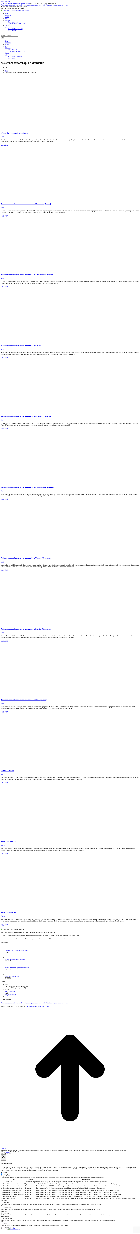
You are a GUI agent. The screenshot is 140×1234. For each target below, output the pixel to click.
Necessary (6, 1174)
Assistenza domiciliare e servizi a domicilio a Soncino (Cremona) (26, 629)
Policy (8, 1152)
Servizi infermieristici (9, 912)
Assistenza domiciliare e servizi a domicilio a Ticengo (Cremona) (25, 558)
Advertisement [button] (5, 1216)
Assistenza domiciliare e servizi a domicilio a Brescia (21, 346)
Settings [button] (3, 1152)
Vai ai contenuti (5, 1)
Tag (47, 1006)
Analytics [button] (3, 1211)
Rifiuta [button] (12, 1152)
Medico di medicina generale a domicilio (17, 967)
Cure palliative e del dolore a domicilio (16, 950)
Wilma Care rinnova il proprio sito (14, 133)
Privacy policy (31, 1006)
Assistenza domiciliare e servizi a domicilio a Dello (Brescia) (24, 700)
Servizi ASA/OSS (7, 771)
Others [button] (3, 1222)
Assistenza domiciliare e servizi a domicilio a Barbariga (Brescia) (26, 416)
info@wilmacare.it (24, 3)
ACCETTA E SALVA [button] (7, 1227)
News (2, 136)
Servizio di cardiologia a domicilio (15, 959)
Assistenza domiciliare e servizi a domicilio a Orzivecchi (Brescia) (26, 204)
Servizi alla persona (8, 841)
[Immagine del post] (7, 949)
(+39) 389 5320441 (6, 3)
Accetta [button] (17, 1152)
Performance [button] (4, 1206)
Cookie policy (41, 1006)
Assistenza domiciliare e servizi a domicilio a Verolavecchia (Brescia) (27, 275)
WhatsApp (15, 3)
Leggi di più (4, 145)
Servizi (3, 774)
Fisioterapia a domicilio (12, 976)
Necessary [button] (4, 1172)
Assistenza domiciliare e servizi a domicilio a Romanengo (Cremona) (27, 487)
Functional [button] (4, 1200)
